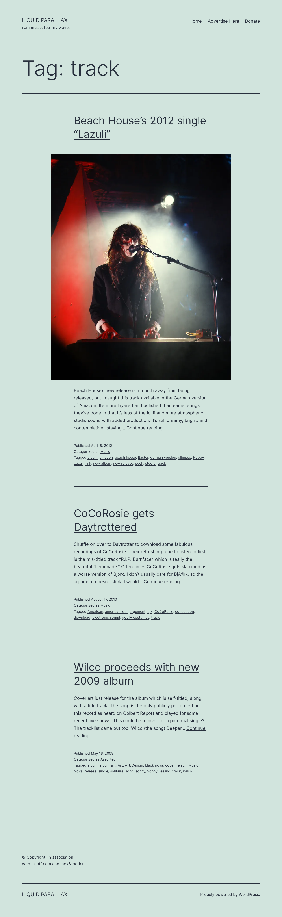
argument (137, 611)
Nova (78, 771)
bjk (149, 611)
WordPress (249, 894)
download (82, 617)
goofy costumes (135, 617)
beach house (125, 457)
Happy (198, 457)
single (103, 771)
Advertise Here (223, 21)
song (129, 771)
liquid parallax (44, 20)
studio (150, 463)
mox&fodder (72, 863)
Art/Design (134, 765)
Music (105, 451)
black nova (154, 765)
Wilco (187, 771)
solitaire (116, 771)
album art (108, 765)
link (88, 463)
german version (163, 457)
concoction (184, 611)
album (92, 457)
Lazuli (78, 463)
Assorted (108, 759)
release (90, 771)
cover (169, 765)
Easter (143, 457)
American (95, 611)
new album (102, 463)
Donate (252, 21)
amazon (106, 457)
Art (120, 765)
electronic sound (106, 617)
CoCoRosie (163, 611)
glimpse (184, 457)
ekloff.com (41, 863)
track (162, 463)
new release (123, 463)
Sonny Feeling (158, 771)
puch (139, 463)
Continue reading (144, 428)
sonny (140, 771)
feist (180, 765)
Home (195, 21)
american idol (116, 611)
